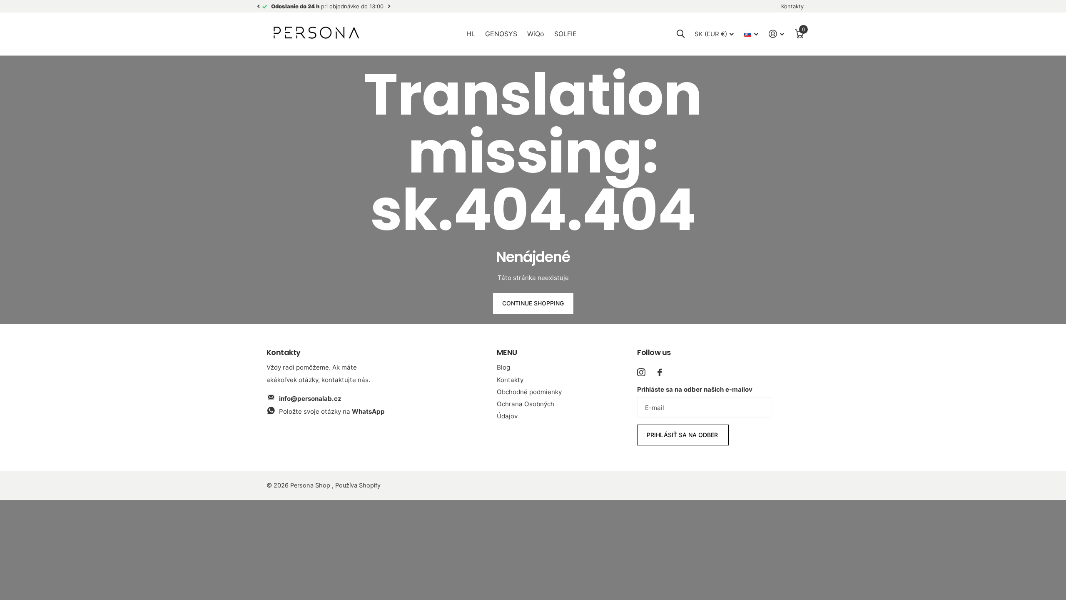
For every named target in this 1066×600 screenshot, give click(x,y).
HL (470, 34)
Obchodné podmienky (529, 392)
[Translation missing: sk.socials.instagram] (641, 372)
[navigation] (258, 6)
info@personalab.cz (310, 398)
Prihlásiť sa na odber (683, 434)
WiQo (535, 34)
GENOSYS (501, 34)
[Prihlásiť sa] (777, 34)
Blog (503, 367)
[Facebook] (660, 372)
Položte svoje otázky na (332, 411)
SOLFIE (565, 34)
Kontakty (510, 380)
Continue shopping (533, 303)
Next (389, 6)
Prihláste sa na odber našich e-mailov (694, 389)
